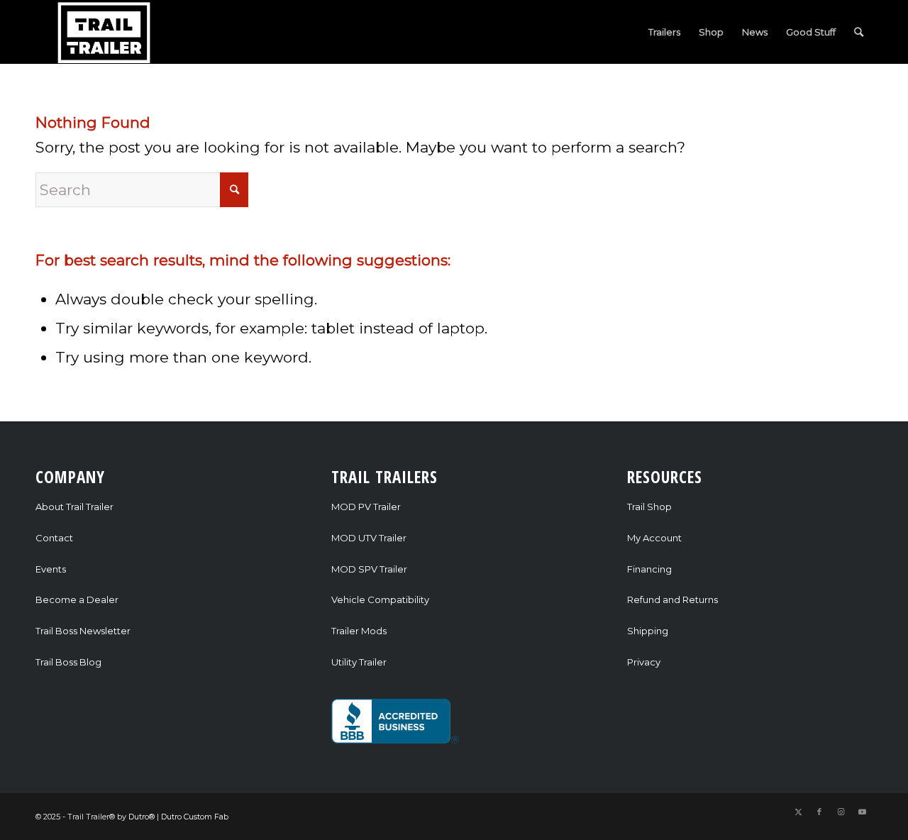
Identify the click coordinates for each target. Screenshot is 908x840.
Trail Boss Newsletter (83, 630)
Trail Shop (649, 506)
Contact (54, 537)
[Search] (859, 32)
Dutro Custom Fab (194, 817)
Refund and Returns (672, 599)
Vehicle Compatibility (380, 599)
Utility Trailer (359, 662)
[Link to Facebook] (819, 811)
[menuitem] (664, 32)
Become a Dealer (76, 599)
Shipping (647, 630)
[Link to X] (798, 811)
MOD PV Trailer (366, 506)
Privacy (643, 662)
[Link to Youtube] (862, 811)
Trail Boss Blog (68, 662)
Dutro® (141, 817)
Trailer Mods (359, 630)
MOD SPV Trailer (369, 569)
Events (50, 569)
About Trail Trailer (74, 506)
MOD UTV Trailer (368, 537)
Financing (649, 569)
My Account (654, 537)
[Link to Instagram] (840, 811)
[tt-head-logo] (105, 32)
